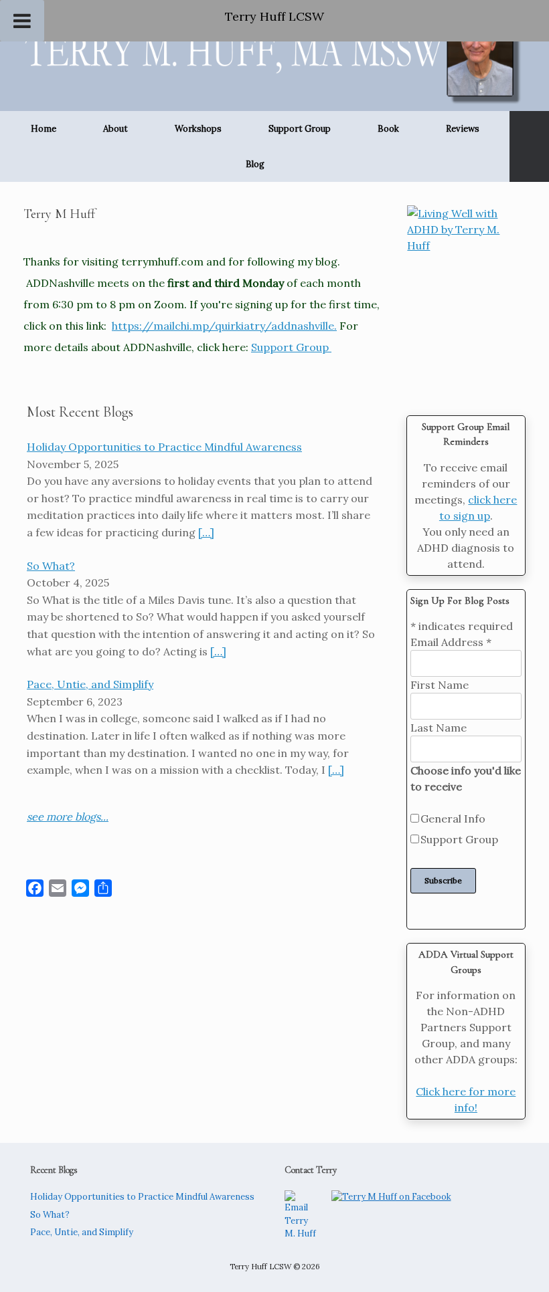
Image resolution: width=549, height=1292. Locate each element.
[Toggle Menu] (22, 20)
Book (388, 128)
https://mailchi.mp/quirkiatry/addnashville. (224, 325)
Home (43, 128)
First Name (439, 684)
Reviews (462, 128)
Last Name (438, 727)
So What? (50, 1214)
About (115, 128)
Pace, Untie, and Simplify (81, 1232)
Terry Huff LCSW (274, 16)
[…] (206, 532)
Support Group (299, 128)
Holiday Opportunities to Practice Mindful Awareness (142, 1196)
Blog (255, 164)
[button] (529, 146)
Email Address (450, 642)
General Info (452, 818)
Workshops (198, 128)
